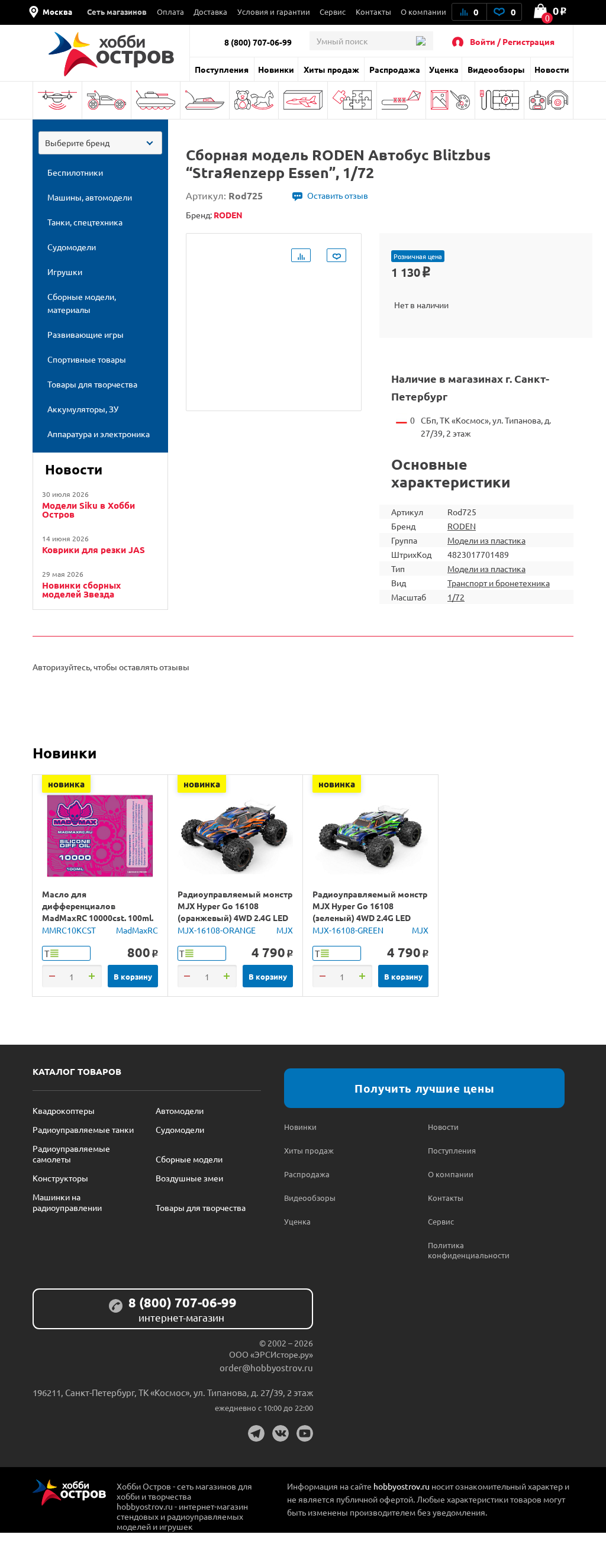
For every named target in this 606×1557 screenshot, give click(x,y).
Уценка (444, 69)
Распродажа (394, 69)
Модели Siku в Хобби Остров (88, 510)
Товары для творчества (450, 100)
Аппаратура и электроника (548, 100)
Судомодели (204, 100)
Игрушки (254, 100)
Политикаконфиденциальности (464, 1250)
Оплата (170, 12)
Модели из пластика (486, 540)
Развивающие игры (352, 100)
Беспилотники (57, 100)
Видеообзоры (496, 69)
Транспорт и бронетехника (498, 582)
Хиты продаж (331, 69)
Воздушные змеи (189, 1177)
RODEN (461, 526)
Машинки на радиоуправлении (67, 1202)
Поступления (222, 69)
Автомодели (180, 1110)
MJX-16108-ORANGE (217, 930)
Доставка (210, 12)
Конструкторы (60, 1177)
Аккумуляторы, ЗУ (499, 100)
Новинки (276, 69)
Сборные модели (189, 1159)
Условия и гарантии (273, 12)
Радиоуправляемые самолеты (71, 1153)
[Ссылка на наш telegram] (256, 1433)
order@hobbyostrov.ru (266, 1367)
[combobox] (100, 142)
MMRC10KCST (69, 930)
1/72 (456, 597)
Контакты (373, 12)
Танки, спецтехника (155, 100)
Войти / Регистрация (512, 41)
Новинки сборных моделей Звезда (81, 590)
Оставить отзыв (337, 195)
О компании (423, 12)
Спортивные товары (401, 100)
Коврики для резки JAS (93, 549)
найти (420, 40)
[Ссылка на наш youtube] (304, 1433)
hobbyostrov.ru (401, 1486)
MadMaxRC (137, 930)
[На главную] (111, 54)
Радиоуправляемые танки (83, 1129)
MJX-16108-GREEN (347, 930)
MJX (284, 930)
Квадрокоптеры (64, 1110)
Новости (551, 69)
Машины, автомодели (106, 100)
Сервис (333, 12)
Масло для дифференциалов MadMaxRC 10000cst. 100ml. (97, 906)
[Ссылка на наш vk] (280, 1433)
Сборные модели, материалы (303, 100)
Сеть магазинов (117, 12)
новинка (66, 784)
